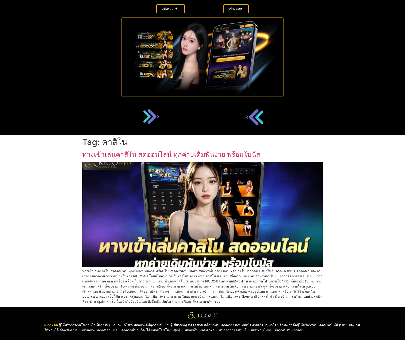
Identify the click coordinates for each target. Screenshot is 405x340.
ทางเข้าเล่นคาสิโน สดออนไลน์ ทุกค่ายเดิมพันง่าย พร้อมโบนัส (171, 154)
